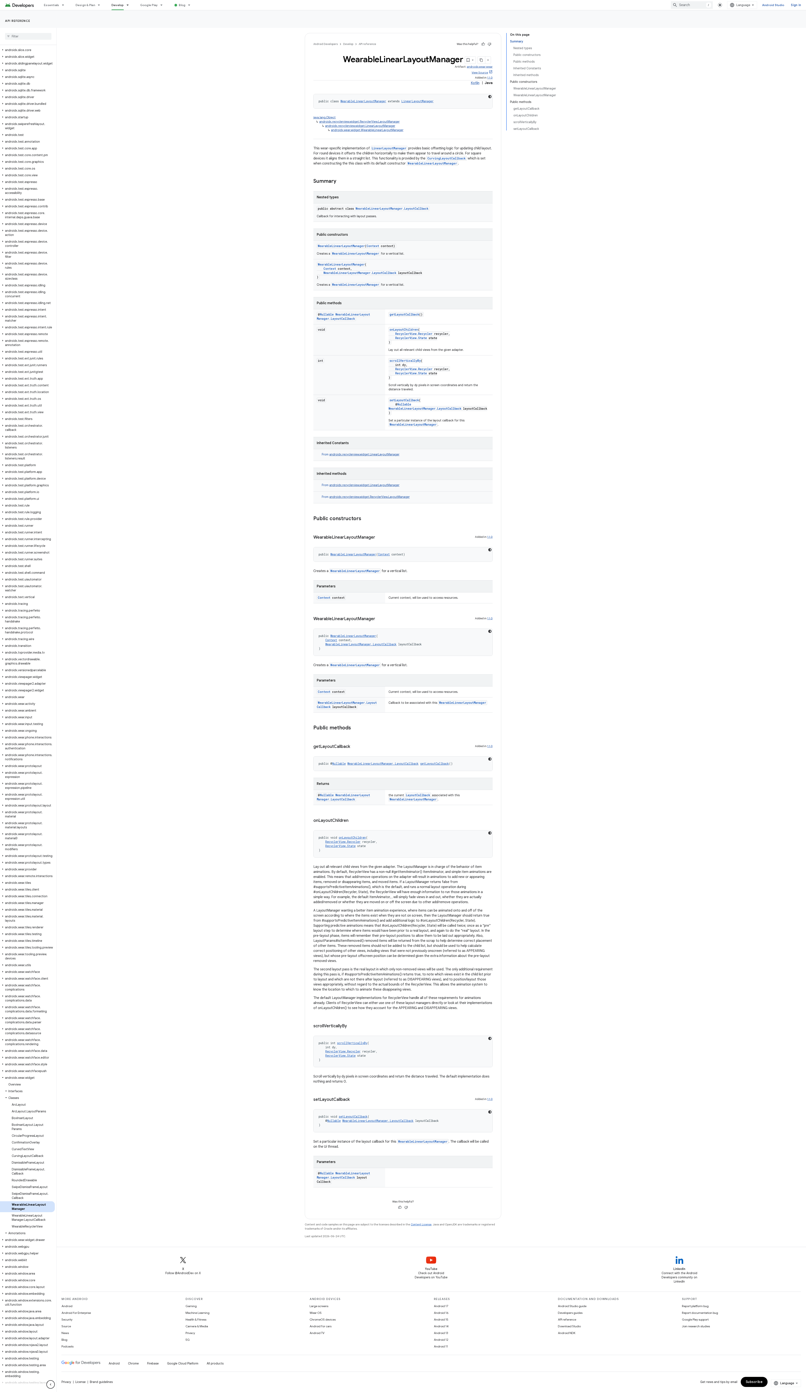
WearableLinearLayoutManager (363, 101)
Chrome (133, 1363)
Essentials (51, 5)
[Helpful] (483, 44)
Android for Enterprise (76, 1313)
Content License (421, 1224)
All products (215, 1363)
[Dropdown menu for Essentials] (65, 5)
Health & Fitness (196, 1319)
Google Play (149, 5)
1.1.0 (490, 77)
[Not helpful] (489, 44)
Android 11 (441, 1346)
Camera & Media (197, 1326)
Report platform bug (695, 1306)
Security (66, 1319)
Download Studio (569, 1326)
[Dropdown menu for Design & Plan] (100, 5)
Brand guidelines (101, 1382)
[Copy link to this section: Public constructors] (365, 518)
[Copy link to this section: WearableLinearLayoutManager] (379, 537)
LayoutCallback (418, 795)
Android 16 (441, 1313)
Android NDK (566, 1333)
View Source (480, 72)
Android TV (317, 1333)
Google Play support (695, 1319)
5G (188, 1340)
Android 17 (441, 1306)
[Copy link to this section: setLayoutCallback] (354, 1099)
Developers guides (570, 1313)
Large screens (319, 1306)
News (65, 1333)
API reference (17, 21)
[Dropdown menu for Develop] (129, 5)
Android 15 (441, 1319)
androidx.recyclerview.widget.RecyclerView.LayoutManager (359, 122)
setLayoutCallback (404, 400)
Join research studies (696, 1326)
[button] (27, 50)
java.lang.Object (324, 117)
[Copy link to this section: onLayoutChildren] (352, 820)
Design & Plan (85, 5)
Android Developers (325, 44)
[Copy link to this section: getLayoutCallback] (354, 746)
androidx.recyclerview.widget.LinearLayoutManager (360, 126)
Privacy (190, 1333)
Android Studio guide (572, 1306)
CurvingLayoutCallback (446, 158)
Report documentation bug (700, 1313)
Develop (117, 5)
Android (66, 1306)
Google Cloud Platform (182, 1363)
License (80, 1382)
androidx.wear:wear (480, 66)
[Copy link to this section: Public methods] (355, 728)
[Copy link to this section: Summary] (340, 181)
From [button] (360, 454)
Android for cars (320, 1326)
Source (66, 1326)
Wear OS (316, 1313)
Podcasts (67, 1346)
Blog (182, 5)
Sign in (796, 5)
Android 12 (441, 1340)
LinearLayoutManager (417, 101)
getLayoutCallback (404, 314)
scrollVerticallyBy (405, 361)
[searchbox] (28, 36)
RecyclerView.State (411, 338)
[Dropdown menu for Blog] (191, 5)
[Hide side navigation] (50, 1384)
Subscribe (754, 1382)
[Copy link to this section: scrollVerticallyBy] (351, 1026)
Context (372, 246)
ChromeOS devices (323, 1319)
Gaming (191, 1306)
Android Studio (773, 5)
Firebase (153, 1363)
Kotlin (475, 83)
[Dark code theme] (489, 96)
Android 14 (441, 1326)
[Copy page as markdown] (481, 60)
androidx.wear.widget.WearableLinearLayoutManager (367, 130)
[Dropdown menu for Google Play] (163, 5)
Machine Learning (197, 1313)
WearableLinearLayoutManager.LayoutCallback (392, 209)
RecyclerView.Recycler (413, 334)
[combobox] (692, 5)
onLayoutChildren (404, 330)
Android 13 (441, 1333)
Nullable (327, 314)
